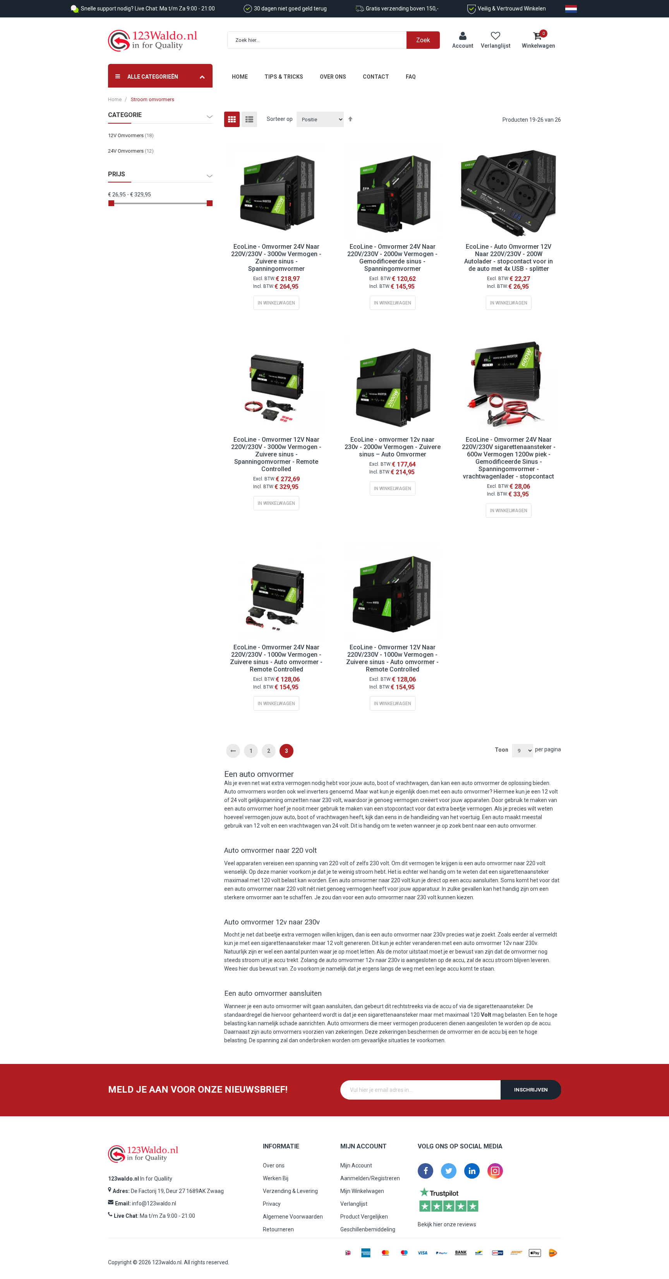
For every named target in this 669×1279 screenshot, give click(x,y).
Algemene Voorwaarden (293, 1217)
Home (240, 77)
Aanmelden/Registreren (370, 1178)
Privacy (272, 1204)
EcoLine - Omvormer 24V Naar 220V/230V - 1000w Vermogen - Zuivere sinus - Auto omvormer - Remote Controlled (276, 658)
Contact (376, 77)
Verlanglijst (353, 1204)
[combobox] (337, 40)
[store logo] (152, 41)
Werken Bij (275, 1178)
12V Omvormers (131, 135)
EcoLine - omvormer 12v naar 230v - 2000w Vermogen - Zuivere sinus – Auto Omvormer (393, 447)
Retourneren (278, 1229)
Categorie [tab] (125, 115)
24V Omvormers (131, 151)
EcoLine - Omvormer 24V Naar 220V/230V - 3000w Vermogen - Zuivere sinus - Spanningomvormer (276, 257)
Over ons (333, 77)
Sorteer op (280, 119)
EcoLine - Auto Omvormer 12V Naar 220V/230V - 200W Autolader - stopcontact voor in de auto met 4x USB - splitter (508, 257)
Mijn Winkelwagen (362, 1191)
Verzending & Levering (290, 1191)
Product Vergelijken (364, 1217)
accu (466, 880)
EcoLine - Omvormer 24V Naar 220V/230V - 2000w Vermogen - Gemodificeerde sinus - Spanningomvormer (392, 257)
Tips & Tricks (283, 77)
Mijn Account (356, 1165)
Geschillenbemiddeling (367, 1229)
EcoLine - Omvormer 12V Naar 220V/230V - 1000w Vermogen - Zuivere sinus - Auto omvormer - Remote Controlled (392, 658)
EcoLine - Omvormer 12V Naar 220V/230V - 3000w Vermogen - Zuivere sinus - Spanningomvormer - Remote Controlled (276, 454)
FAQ (411, 77)
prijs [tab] (116, 174)
